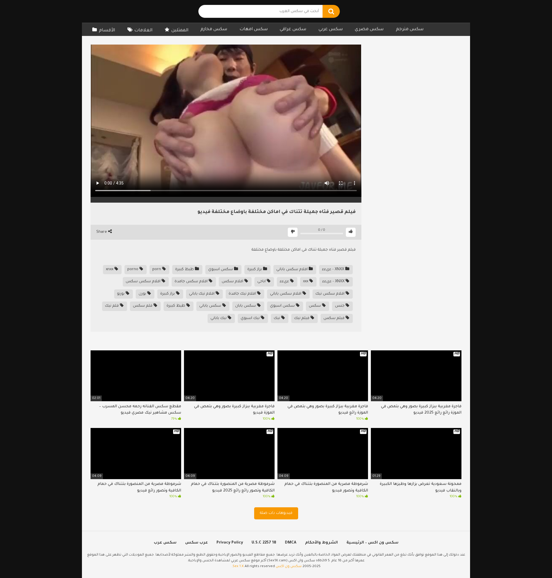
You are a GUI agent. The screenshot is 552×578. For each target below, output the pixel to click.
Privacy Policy (229, 543)
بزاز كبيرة (255, 269)
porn (157, 269)
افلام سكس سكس (144, 281)
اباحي (262, 281)
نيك (277, 318)
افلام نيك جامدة (243, 294)
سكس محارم (213, 29)
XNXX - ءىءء (333, 269)
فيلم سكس (334, 318)
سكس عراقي (293, 29)
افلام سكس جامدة (192, 281)
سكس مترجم (409, 29)
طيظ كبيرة (185, 269)
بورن (143, 294)
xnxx (110, 269)
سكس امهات (253, 29)
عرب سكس (196, 543)
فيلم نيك (302, 318)
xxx (306, 281)
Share (102, 232)
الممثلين (179, 30)
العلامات (143, 30)
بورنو (121, 294)
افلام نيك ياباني (202, 294)
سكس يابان (246, 306)
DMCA (290, 543)
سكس (315, 306)
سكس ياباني (210, 306)
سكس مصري (369, 29)
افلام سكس (233, 281)
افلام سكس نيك (330, 294)
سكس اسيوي (221, 269)
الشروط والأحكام (321, 543)
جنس (340, 306)
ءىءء (285, 281)
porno (133, 269)
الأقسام (107, 30)
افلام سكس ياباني (292, 269)
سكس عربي (331, 29)
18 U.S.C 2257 (264, 543)
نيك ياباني (219, 318)
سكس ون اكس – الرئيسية (372, 543)
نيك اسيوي (251, 318)
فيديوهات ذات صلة (276, 513)
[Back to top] (532, 560)
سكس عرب (165, 543)
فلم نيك (112, 306)
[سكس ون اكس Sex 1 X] (128, 11)
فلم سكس (143, 306)
